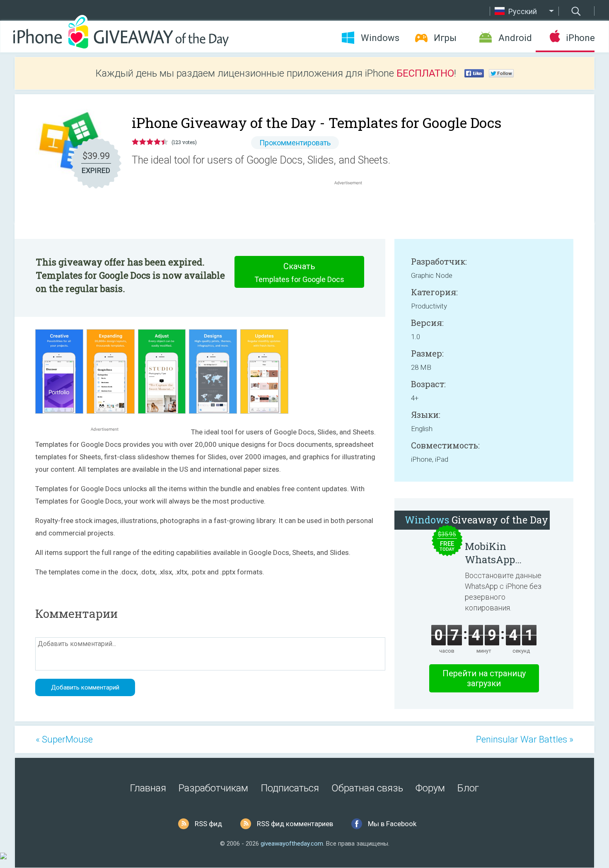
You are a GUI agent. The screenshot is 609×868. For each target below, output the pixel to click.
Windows (380, 38)
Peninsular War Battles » (524, 739)
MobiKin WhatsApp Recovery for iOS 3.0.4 (503, 553)
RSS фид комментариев (295, 824)
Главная (148, 788)
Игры (445, 38)
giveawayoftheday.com (292, 843)
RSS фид (208, 824)
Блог (468, 788)
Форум (430, 788)
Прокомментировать (295, 142)
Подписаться (290, 788)
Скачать (299, 272)
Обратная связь (367, 788)
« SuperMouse (64, 739)
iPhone (580, 38)
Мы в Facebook (392, 824)
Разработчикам (213, 788)
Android (515, 38)
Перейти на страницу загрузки (484, 678)
